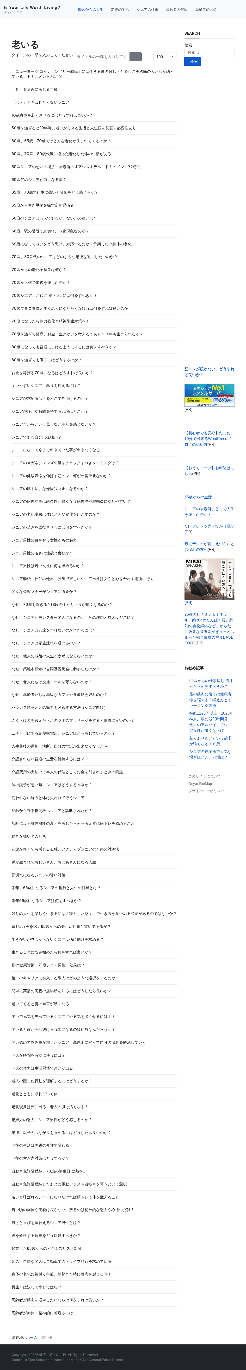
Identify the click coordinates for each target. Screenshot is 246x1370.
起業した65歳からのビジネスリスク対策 (47, 1248)
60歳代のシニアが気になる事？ (39, 179)
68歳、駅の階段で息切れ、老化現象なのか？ (50, 231)
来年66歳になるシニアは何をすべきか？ (47, 900)
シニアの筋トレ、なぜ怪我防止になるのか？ (50, 488)
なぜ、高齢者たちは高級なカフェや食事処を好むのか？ (60, 694)
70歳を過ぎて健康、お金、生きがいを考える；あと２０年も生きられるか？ (77, 334)
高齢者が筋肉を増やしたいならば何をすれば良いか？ (58, 1299)
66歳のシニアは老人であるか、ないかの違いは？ (54, 218)
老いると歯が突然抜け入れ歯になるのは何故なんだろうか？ (63, 1029)
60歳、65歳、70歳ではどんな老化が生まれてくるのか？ (61, 140)
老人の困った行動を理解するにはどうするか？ (52, 1080)
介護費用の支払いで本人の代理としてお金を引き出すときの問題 (67, 771)
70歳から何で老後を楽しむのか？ (41, 282)
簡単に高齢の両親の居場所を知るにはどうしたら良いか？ (61, 990)
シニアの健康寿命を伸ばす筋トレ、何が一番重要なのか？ (61, 475)
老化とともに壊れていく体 (35, 1093)
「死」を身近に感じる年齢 (35, 89)
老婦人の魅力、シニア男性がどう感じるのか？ (52, 1119)
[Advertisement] (209, 216)
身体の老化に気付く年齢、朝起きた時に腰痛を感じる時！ (61, 1274)
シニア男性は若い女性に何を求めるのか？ (48, 565)
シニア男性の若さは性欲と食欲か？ (42, 553)
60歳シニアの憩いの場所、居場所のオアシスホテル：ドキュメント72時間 (76, 166)
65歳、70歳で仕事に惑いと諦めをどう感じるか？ (55, 192)
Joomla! (18, 1360)
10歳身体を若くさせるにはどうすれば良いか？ (52, 115)
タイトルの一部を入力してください (43, 55)
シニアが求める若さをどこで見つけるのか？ (50, 398)
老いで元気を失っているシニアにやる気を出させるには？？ (63, 1016)
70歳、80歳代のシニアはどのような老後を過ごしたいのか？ (65, 256)
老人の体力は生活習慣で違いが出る (42, 1068)
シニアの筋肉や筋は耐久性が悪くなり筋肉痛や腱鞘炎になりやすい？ (71, 501)
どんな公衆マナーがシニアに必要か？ (44, 591)
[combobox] (209, 52)
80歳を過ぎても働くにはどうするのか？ (47, 359)
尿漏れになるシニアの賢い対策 (38, 875)
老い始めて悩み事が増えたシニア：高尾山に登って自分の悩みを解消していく (79, 1042)
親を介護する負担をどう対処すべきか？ (46, 1235)
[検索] (132, 56)
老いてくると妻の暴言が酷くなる (40, 1003)
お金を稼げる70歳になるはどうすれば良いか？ (52, 372)
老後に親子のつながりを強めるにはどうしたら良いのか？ (61, 1132)
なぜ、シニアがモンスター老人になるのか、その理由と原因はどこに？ (73, 617)
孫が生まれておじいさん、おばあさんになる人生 (54, 862)
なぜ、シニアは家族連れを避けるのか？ (46, 643)
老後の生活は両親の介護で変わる (40, 1145)
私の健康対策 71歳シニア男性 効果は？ (48, 965)
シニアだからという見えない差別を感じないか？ (54, 424)
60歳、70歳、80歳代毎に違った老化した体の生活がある (61, 153)
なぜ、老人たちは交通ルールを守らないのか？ (52, 681)
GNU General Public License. (102, 1360)
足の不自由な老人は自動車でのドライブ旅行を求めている (61, 1261)
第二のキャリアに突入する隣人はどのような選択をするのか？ (65, 977)
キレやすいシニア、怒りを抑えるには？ (46, 385)
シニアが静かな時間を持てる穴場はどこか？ (50, 411)
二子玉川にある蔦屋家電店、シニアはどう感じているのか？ (63, 733)
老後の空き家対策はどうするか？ (40, 1158)
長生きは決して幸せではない (37, 1287)
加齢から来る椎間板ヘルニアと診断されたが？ (52, 810)
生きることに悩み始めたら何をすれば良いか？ (52, 952)
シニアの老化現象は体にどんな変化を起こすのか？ (56, 514)
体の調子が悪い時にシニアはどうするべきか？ (52, 784)
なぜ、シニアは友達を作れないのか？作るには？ (54, 630)
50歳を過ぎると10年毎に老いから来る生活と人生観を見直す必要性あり (74, 127)
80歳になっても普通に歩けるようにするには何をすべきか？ (64, 346)
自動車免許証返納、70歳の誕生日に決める (49, 1171)
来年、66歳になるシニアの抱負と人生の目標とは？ (56, 887)
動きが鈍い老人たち (29, 836)
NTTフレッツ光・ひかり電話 (209, 526)
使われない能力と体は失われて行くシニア (48, 797)
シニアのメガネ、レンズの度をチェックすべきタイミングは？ (65, 462)
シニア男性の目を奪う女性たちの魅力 (44, 540)
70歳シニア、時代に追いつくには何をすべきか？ (54, 295)
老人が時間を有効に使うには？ (38, 1055)
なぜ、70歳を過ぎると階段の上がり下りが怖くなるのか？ (62, 604)
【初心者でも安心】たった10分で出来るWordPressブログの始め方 (207, 438)
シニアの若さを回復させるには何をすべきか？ (52, 527)
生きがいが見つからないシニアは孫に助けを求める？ (58, 939)
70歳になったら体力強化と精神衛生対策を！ (51, 321)
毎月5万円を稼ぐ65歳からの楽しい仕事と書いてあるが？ (61, 926)
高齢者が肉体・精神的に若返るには (42, 1312)
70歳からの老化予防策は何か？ (39, 269)
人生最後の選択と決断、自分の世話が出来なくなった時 (60, 746)
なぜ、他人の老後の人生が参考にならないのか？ (54, 656)
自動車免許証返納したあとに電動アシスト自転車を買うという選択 (69, 1184)
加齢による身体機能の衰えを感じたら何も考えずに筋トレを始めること (73, 823)
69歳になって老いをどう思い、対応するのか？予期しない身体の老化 (72, 244)
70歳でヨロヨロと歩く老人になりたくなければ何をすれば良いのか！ (72, 308)
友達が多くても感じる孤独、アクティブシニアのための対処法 (65, 849)
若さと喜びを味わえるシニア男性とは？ (46, 1222)
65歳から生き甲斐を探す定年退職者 (43, 205)
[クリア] (138, 56)
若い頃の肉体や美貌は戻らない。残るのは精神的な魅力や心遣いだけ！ (73, 1209)
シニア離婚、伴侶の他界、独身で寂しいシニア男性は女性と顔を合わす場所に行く (83, 578)
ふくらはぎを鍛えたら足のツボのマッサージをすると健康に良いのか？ (73, 720)
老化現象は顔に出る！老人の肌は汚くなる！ (50, 1106)
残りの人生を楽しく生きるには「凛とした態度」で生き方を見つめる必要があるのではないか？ (94, 913)
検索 (188, 45)
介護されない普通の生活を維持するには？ (48, 758)
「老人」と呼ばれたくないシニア (40, 102)
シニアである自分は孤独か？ (37, 437)
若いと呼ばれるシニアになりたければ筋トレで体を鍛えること (65, 1197)
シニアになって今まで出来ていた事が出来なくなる (56, 449)
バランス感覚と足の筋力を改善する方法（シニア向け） (60, 707)
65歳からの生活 (198, 497)
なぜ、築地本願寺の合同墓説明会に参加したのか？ (56, 668)
